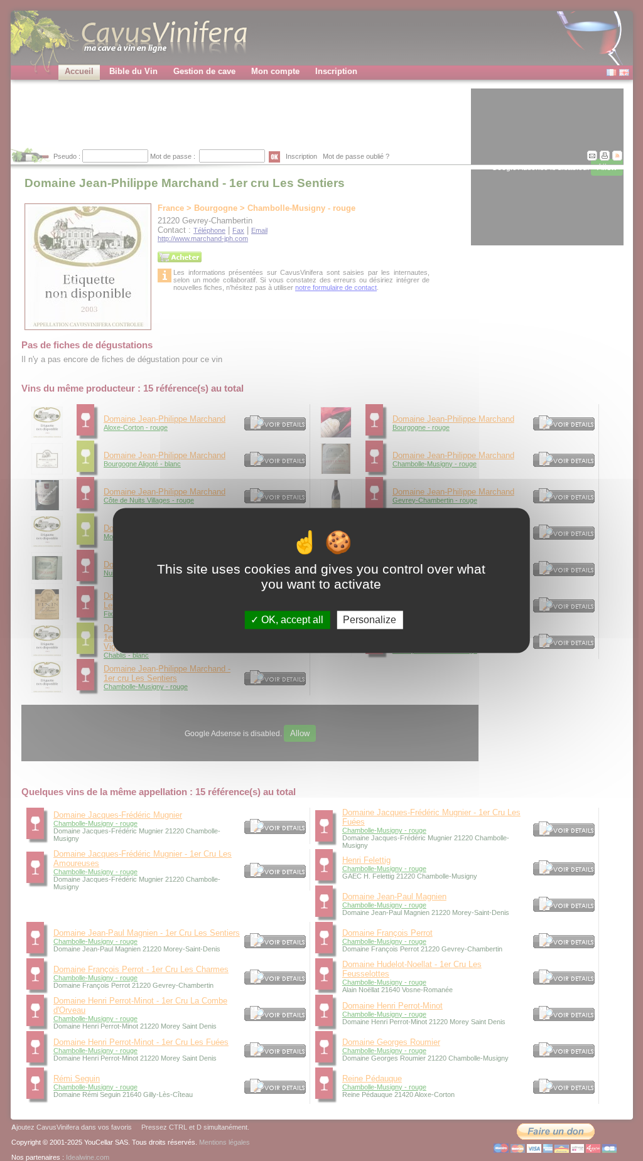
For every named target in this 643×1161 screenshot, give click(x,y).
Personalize (369, 619)
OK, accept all (291, 619)
